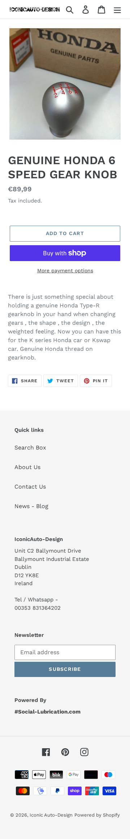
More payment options (65, 270)
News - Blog (31, 506)
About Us (27, 467)
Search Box (30, 447)
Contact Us (30, 486)
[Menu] (117, 9)
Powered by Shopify (97, 815)
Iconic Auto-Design (51, 815)
